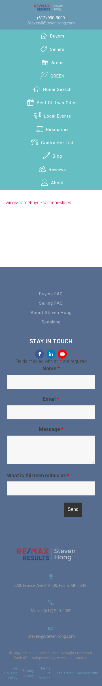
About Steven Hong (51, 312)
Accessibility (88, 673)
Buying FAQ (51, 293)
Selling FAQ (51, 303)
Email (51, 399)
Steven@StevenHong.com (51, 23)
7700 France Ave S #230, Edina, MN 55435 (51, 585)
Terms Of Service (44, 673)
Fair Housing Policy (10, 673)
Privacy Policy (28, 673)
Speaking (51, 322)
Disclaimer (64, 673)
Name (51, 368)
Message (51, 429)
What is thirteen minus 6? (38, 475)
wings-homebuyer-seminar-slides (38, 202)
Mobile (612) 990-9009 (51, 610)
